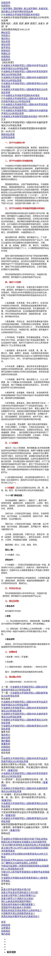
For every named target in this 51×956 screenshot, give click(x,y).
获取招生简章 (8, 134)
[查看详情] (12, 770)
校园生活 (5, 53)
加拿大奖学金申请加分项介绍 (16, 889)
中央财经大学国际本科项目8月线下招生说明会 (24, 839)
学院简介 (5, 35)
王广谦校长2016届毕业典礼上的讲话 (19, 863)
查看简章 (5, 744)
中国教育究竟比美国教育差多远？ (18, 913)
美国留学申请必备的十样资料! (16, 907)
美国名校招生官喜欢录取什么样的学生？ (21, 910)
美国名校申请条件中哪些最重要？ (18, 904)
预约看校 (5, 741)
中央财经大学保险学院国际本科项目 (19, 116)
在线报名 (5, 5)
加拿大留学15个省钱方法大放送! (17, 898)
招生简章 (5, 41)
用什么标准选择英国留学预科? (16, 901)
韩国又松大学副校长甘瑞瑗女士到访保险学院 (23, 842)
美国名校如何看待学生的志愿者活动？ (20, 916)
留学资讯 (5, 47)
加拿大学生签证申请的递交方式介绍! (19, 892)
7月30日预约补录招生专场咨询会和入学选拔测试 (25, 845)
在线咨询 (5, 2)
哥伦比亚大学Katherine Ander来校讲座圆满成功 (24, 860)
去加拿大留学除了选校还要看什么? (18, 895)
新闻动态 (5, 50)
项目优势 (5, 44)
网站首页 (5, 32)
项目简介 (5, 38)
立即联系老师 (8, 137)
